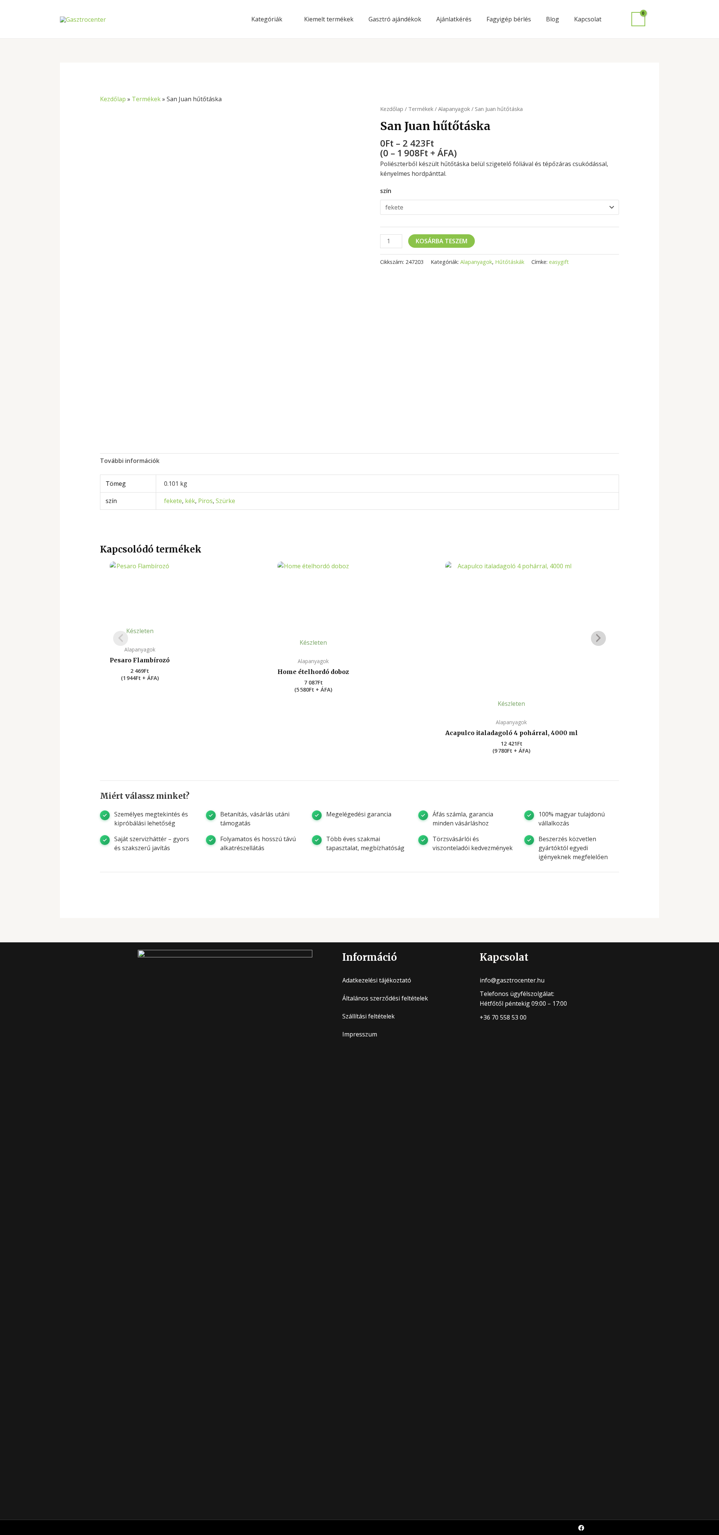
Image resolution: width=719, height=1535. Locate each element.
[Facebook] (581, 1528)
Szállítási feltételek (368, 1016)
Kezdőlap (113, 99)
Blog (552, 19)
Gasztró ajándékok (394, 19)
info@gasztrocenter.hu (512, 980)
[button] (656, 19)
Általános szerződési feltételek (385, 998)
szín (385, 191)
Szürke (225, 501)
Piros (205, 501)
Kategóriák (266, 19)
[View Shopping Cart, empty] (638, 19)
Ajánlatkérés (453, 19)
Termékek (146, 99)
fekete (173, 501)
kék (190, 501)
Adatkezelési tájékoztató (376, 980)
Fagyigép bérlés (508, 19)
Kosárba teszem (441, 241)
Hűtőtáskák (509, 261)
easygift (559, 261)
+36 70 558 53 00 (503, 1017)
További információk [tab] (130, 461)
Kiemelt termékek (329, 19)
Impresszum (359, 1034)
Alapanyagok (454, 108)
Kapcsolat (587, 19)
